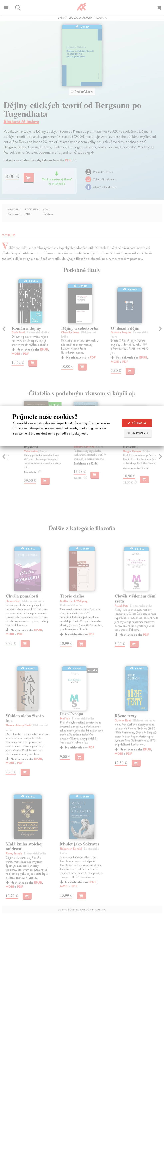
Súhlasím (138, 423)
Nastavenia (139, 433)
